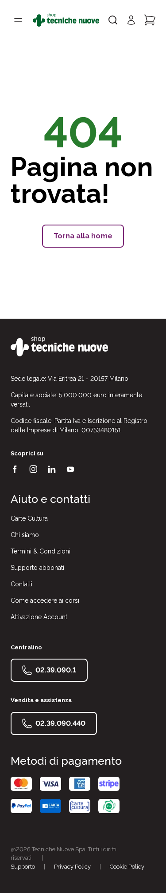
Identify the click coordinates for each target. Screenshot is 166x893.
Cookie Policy (127, 866)
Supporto (23, 866)
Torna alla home (83, 236)
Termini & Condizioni (40, 551)
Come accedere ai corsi (45, 600)
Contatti (21, 584)
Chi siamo (25, 534)
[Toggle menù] (18, 20)
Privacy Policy (72, 866)
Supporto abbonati (37, 567)
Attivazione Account (39, 616)
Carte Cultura (29, 518)
